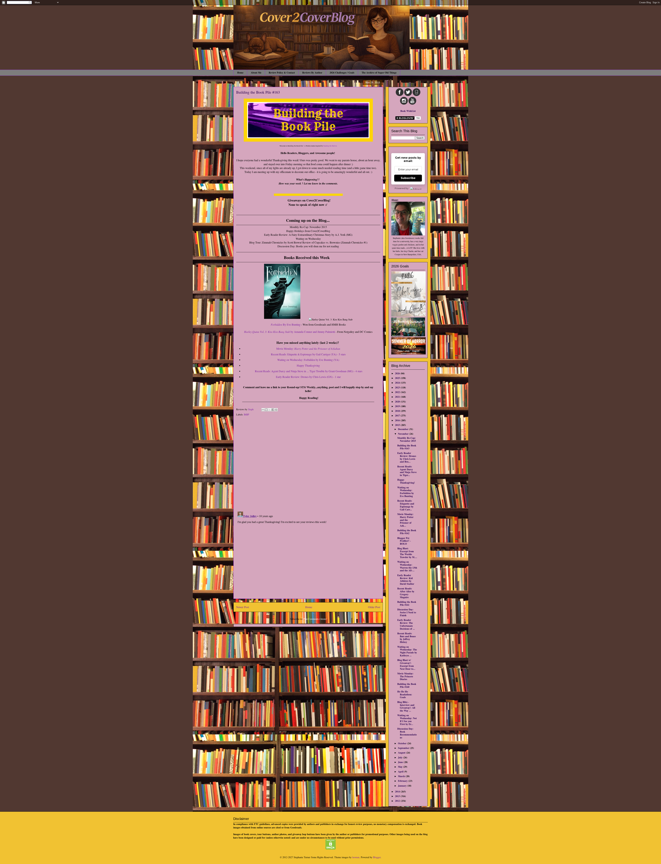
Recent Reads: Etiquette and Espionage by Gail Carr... (405, 505)
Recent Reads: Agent (308, 371)
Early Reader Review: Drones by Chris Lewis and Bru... (406, 457)
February (403, 781)
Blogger (377, 857)
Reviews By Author (312, 72)
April (401, 771)
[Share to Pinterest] (276, 409)
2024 (398, 382)
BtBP (246, 414)
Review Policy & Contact (282, 72)
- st (341, 354)
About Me (256, 72)
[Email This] (263, 409)
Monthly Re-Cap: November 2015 (406, 439)
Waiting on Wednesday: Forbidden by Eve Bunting (405, 492)
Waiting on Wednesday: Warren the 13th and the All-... (407, 566)
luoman (355, 857)
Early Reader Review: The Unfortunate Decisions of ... (406, 624)
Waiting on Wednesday (289, 360)
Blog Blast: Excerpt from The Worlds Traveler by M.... (407, 553)
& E (300, 354)
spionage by (309, 354)
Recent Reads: (284, 354)
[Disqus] (308, 464)
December (403, 429)
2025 (398, 378)
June (401, 762)
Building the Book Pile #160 (406, 685)
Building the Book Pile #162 (406, 531)
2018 (398, 411)
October (402, 743)
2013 (398, 796)
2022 (398, 392)
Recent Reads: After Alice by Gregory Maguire (405, 593)
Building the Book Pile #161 (406, 603)
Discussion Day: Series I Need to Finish (406, 612)
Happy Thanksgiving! (406, 481)
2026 (398, 373)
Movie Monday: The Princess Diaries (405, 676)
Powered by (401, 188)
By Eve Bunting (291, 324)
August (402, 752)
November (403, 434)
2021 (398, 397)
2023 (398, 387)
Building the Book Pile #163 (406, 447)
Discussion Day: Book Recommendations (407, 733)
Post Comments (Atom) (315, 619)
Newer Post (242, 607)
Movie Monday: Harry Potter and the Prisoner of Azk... (405, 519)
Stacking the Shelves (330, 146)
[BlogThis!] (266, 409)
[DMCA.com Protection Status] (330, 848)
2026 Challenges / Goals (342, 72)
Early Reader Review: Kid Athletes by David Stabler (405, 579)
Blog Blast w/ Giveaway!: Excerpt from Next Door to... (406, 664)
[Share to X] (269, 409)
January (402, 785)
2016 (398, 420)
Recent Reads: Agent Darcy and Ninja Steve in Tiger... (407, 471)
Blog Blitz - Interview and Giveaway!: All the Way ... (406, 706)
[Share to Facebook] (273, 409)
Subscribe (408, 178)
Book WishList (408, 111)
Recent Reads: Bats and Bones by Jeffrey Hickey (406, 638)
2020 (398, 401)
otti (333, 331)
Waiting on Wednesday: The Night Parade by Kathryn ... (407, 651)
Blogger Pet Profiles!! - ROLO (404, 541)
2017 (398, 415)
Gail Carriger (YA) (326, 354)
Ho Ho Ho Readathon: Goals (404, 694)
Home (240, 72)
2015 (398, 425)
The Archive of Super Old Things (379, 72)
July (400, 757)
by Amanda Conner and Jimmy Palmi (288, 331)
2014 (398, 791)
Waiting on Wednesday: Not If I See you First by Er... (407, 719)
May (400, 766)
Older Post (374, 607)
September (404, 748)
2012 (398, 801)
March (402, 776)
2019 (398, 406)
